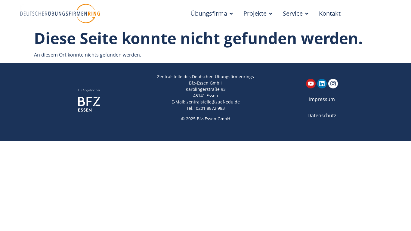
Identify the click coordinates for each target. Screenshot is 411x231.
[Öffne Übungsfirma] (231, 13)
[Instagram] (333, 83)
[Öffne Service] (306, 13)
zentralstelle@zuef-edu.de (213, 102)
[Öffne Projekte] (270, 13)
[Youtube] (311, 83)
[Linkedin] (322, 83)
